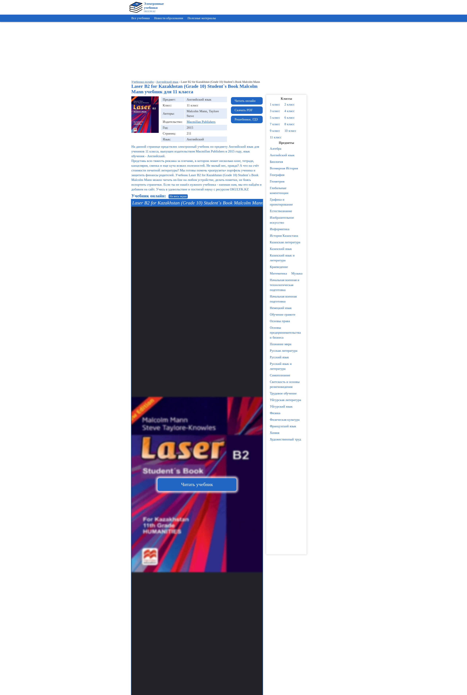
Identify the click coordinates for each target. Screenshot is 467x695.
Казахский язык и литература (282, 258)
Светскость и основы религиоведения (285, 384)
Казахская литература (285, 242)
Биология (276, 162)
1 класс (275, 104)
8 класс (289, 124)
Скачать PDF (244, 110)
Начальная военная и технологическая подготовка (284, 285)
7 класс (275, 124)
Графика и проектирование (281, 202)
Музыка (296, 273)
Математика (278, 273)
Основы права (280, 321)
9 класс (275, 131)
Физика (275, 413)
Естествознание (281, 211)
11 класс (275, 137)
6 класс (289, 117)
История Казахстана (284, 235)
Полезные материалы (202, 18)
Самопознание (280, 375)
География (277, 175)
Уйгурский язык (281, 406)
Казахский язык (281, 249)
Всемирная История (284, 168)
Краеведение (279, 267)
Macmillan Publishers (201, 122)
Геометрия (277, 181)
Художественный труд (285, 439)
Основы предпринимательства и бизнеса (285, 332)
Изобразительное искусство (282, 220)
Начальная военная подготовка (283, 299)
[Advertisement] (450, 78)
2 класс (289, 104)
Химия (274, 433)
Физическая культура (285, 419)
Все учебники (140, 18)
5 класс (275, 117)
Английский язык (282, 155)
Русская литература (283, 350)
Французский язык (283, 426)
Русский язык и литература (281, 366)
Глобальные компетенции (279, 190)
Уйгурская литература (285, 400)
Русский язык (279, 357)
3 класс (275, 111)
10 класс (290, 131)
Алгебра (275, 148)
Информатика (279, 229)
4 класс (289, 111)
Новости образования (168, 18)
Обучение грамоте (282, 314)
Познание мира (280, 344)
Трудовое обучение (283, 393)
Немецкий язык (281, 308)
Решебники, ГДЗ (246, 119)
